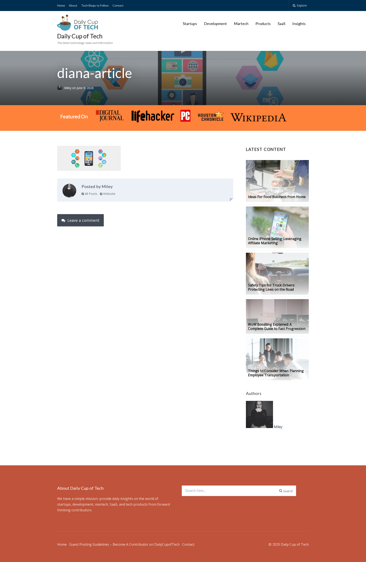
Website (108, 193)
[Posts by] (60, 88)
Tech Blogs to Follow (95, 5)
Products (263, 23)
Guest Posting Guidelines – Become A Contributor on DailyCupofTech (124, 544)
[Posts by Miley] (69, 191)
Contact (117, 5)
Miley (68, 88)
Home (61, 5)
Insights (299, 23)
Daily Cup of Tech (80, 36)
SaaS (281, 23)
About (73, 5)
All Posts (90, 193)
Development (215, 23)
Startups (190, 23)
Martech (241, 23)
